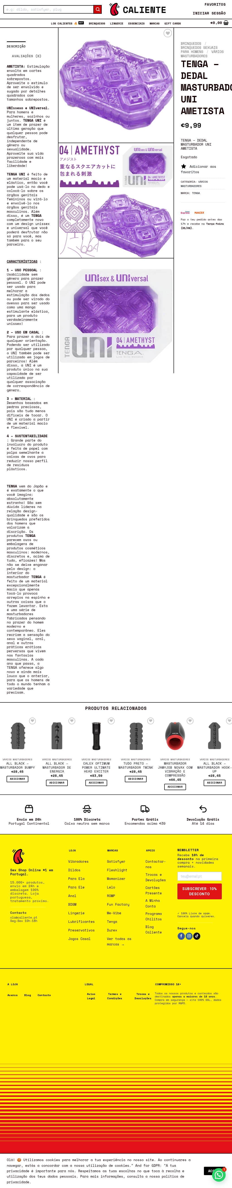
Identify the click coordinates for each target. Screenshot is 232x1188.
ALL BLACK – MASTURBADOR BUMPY (17, 766)
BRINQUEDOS (97, 23)
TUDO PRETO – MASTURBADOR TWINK (135, 766)
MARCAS (155, 23)
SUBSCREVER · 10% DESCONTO (199, 891)
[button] (209, 13)
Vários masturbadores (202, 53)
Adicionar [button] (17, 779)
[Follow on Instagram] (189, 936)
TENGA (196, 193)
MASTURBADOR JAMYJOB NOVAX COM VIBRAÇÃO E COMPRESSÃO (175, 770)
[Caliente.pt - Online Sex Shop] (137, 9)
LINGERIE (116, 23)
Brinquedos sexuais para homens (199, 49)
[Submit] (97, 9)
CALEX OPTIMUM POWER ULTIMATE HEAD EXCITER (96, 768)
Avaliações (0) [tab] (26, 56)
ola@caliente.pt (23, 917)
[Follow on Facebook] (181, 936)
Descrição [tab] (16, 46)
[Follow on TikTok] (196, 936)
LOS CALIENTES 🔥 (64, 23)
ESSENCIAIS (136, 23)
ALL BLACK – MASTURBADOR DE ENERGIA (57, 768)
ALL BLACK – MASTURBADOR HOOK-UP (214, 768)
